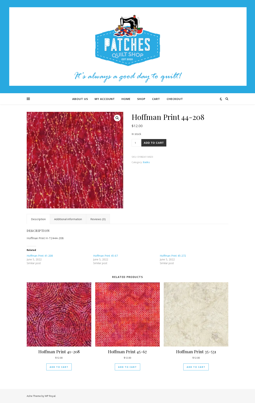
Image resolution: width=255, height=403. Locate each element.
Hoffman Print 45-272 (173, 255)
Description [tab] (38, 219)
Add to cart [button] (59, 367)
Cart (156, 99)
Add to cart (154, 142)
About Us (80, 99)
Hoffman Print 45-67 (105, 255)
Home (126, 99)
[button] (117, 118)
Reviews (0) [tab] (98, 219)
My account (105, 99)
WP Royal (50, 396)
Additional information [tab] (68, 219)
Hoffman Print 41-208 (40, 255)
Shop (141, 99)
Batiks (146, 162)
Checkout (175, 99)
